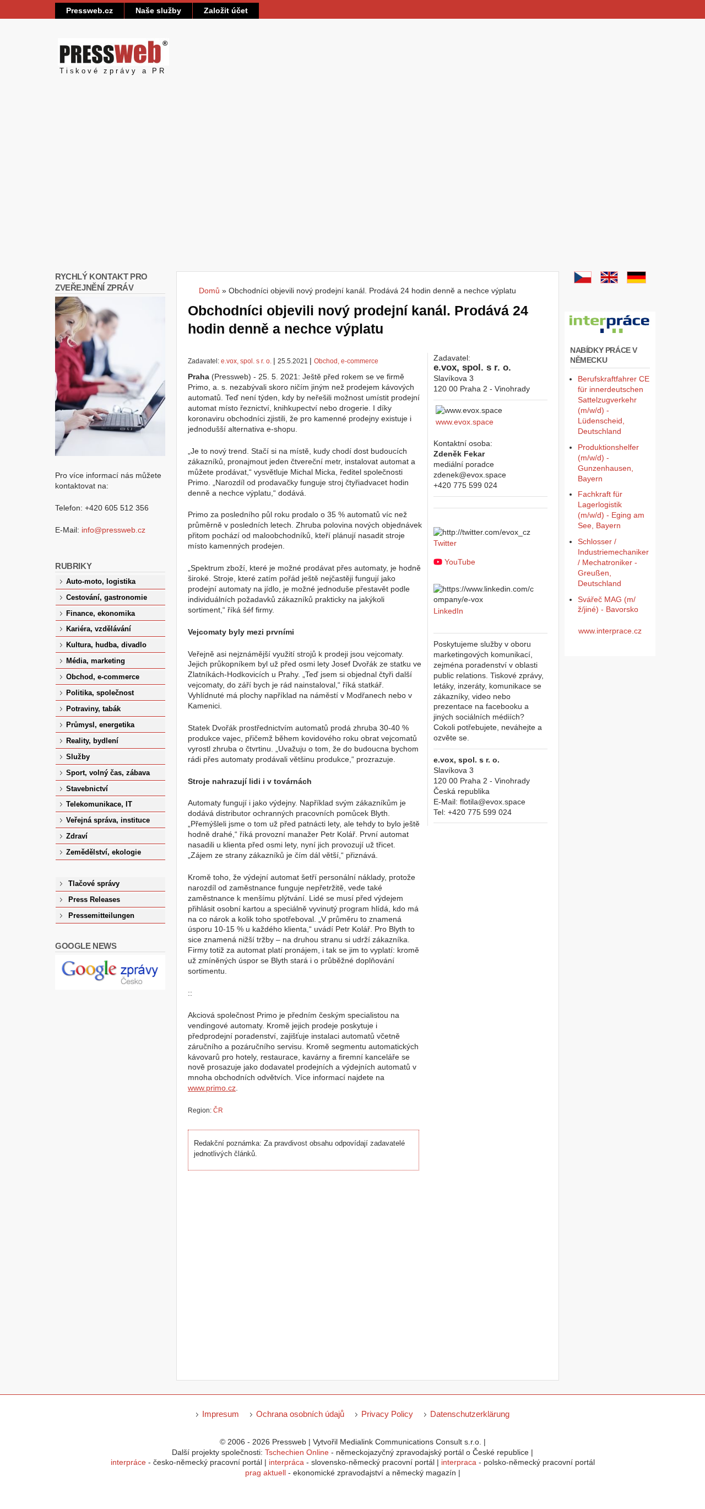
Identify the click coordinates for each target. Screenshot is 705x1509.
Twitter (445, 543)
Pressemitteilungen (101, 916)
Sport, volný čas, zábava (108, 773)
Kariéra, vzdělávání (98, 629)
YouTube (459, 561)
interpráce (128, 1462)
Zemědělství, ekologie (103, 852)
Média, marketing (95, 661)
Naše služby (158, 10)
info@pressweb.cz (113, 529)
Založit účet (226, 10)
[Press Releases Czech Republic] (609, 280)
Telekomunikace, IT (99, 804)
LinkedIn (448, 610)
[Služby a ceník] (583, 280)
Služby (78, 757)
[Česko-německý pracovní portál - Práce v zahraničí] (610, 333)
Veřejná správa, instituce (108, 820)
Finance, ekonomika (100, 613)
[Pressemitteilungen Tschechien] (636, 280)
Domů (209, 290)
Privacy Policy (387, 1414)
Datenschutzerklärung (469, 1414)
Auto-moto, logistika (100, 582)
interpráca (286, 1462)
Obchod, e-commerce (346, 361)
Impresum (220, 1414)
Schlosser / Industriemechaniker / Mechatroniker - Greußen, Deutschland (613, 562)
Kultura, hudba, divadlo (106, 645)
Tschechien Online (297, 1452)
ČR (218, 1110)
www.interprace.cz (610, 630)
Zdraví (77, 836)
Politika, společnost (100, 693)
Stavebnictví (87, 789)
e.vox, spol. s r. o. (246, 361)
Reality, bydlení (92, 741)
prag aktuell (265, 1472)
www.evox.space (465, 421)
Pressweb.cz (89, 10)
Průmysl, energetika (100, 725)
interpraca (458, 1462)
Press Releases (94, 900)
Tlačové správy (94, 884)
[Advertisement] (352, 188)
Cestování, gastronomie (106, 598)
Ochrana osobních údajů (300, 1414)
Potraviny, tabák (93, 709)
